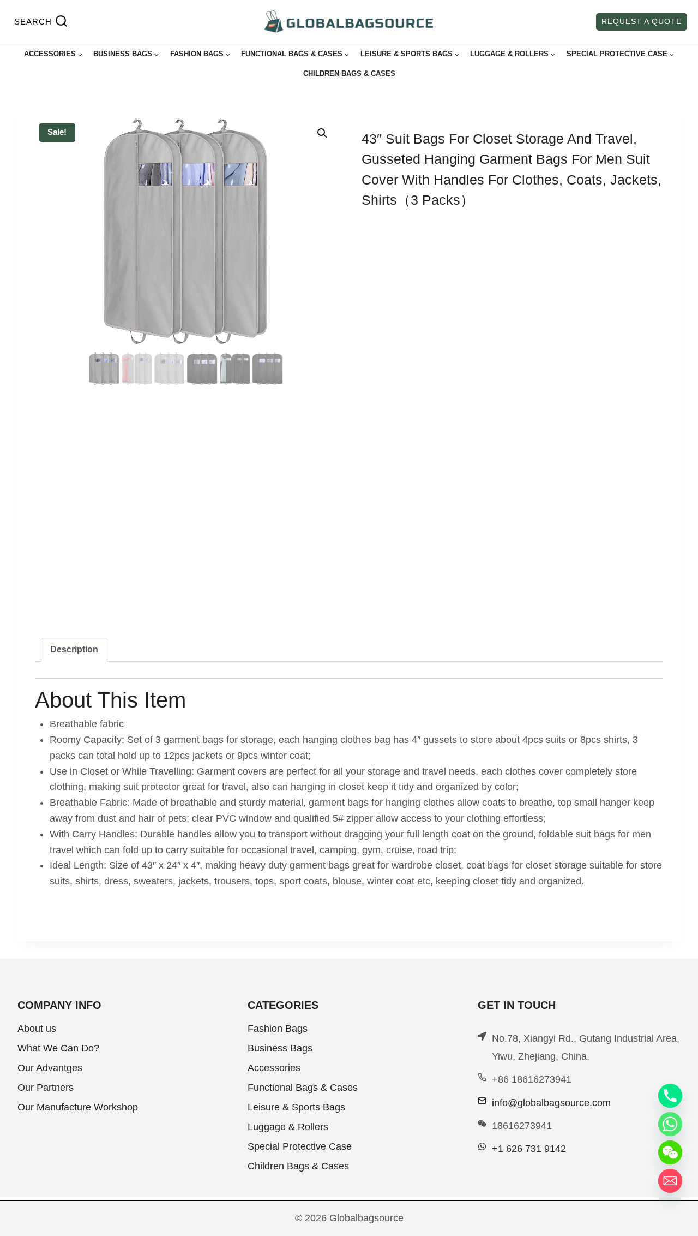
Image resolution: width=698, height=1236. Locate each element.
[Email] (670, 1181)
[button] (322, 133)
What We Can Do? (58, 1048)
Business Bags (280, 1048)
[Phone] (670, 1096)
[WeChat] (670, 1152)
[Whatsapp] (670, 1124)
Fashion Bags (278, 1028)
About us (36, 1028)
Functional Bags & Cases (303, 1087)
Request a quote (641, 21)
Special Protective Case (300, 1146)
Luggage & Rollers (288, 1126)
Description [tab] (74, 649)
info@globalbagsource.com (551, 1102)
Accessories (274, 1067)
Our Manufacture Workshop (77, 1107)
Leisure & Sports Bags (296, 1107)
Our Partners (45, 1087)
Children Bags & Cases (349, 73)
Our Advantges (49, 1067)
